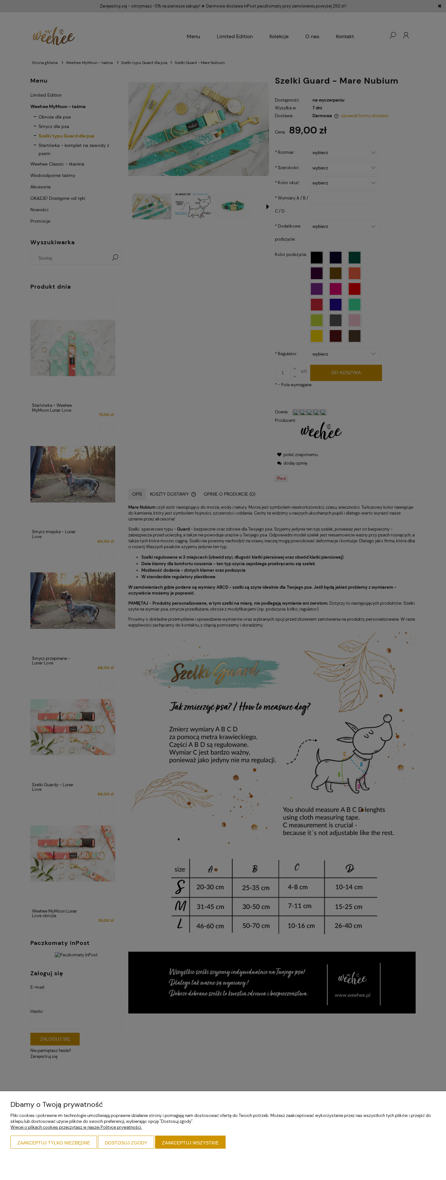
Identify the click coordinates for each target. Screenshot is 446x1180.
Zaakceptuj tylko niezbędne (53, 1142)
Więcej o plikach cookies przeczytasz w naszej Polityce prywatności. (76, 1127)
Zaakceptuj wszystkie (190, 1142)
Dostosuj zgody (126, 1142)
